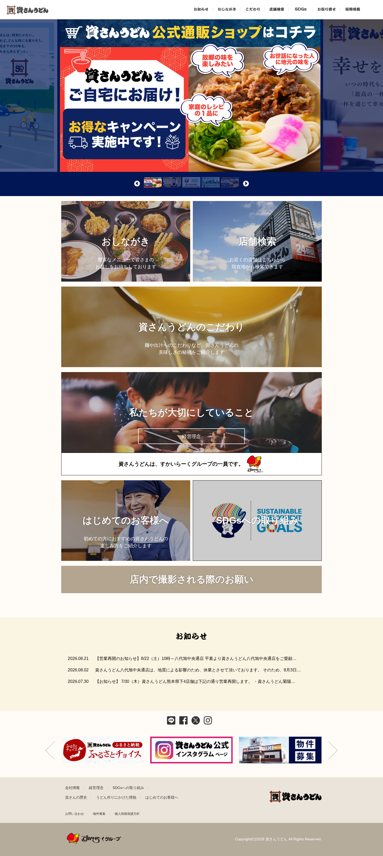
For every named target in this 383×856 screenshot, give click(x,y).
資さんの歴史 (76, 797)
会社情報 (72, 788)
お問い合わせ (74, 813)
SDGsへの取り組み (128, 788)
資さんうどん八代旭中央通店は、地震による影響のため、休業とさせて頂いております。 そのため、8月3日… (198, 670)
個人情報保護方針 (127, 813)
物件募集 (99, 813)
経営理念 (96, 788)
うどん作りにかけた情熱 (116, 797)
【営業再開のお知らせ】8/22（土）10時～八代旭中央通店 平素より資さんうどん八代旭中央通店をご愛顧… (195, 658)
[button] (137, 183)
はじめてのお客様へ (161, 797)
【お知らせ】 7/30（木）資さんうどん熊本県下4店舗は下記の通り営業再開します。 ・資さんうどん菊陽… (195, 681)
